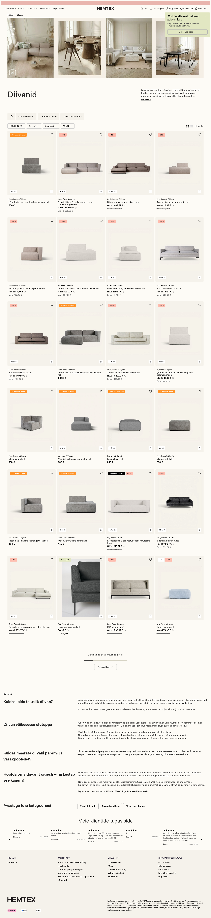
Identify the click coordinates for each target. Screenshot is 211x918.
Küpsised (62, 880)
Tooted (21, 8)
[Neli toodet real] (187, 126)
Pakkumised (45, 8)
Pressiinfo (113, 876)
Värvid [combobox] (66, 126)
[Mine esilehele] (105, 8)
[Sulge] (206, 16)
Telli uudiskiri (164, 866)
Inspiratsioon (58, 8)
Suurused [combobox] (49, 126)
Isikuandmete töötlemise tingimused (76, 876)
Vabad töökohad (116, 873)
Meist (110, 866)
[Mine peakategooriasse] (11, 116)
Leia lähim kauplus (167, 873)
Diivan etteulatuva (72, 116)
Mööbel (10, 15)
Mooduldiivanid (26, 116)
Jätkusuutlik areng (117, 869)
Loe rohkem (146, 99)
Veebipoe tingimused (68, 873)
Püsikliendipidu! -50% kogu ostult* (105, 3)
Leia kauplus (64, 866)
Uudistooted (10, 8)
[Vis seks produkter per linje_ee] (191, 126)
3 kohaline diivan (48, 116)
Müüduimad (32, 8)
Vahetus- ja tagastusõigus (70, 869)
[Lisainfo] (75, 208)
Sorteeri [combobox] (32, 126)
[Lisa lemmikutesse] (52, 134)
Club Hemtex (114, 862)
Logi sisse (163, 876)
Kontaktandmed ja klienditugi (72, 862)
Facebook (12, 862)
